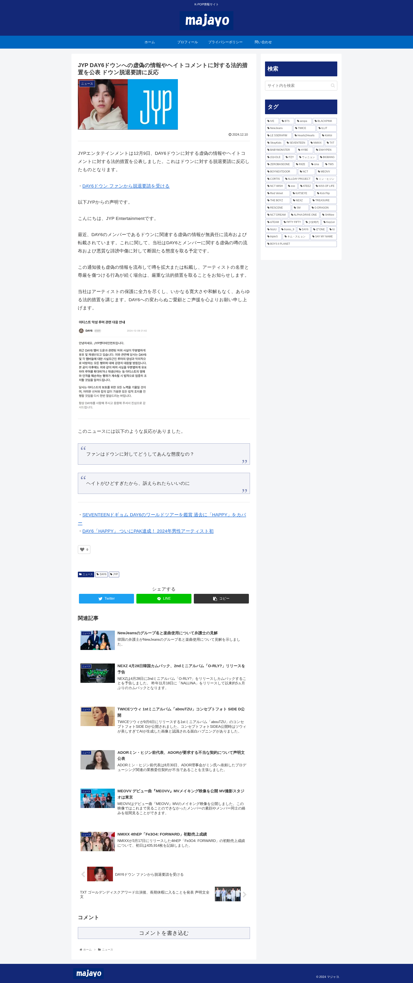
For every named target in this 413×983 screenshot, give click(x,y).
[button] (333, 85)
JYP (115, 574)
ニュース (88, 574)
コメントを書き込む (164, 933)
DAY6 (103, 574)
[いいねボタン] (82, 549)
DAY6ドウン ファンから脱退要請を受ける (126, 185)
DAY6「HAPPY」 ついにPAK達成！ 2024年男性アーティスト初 (148, 530)
